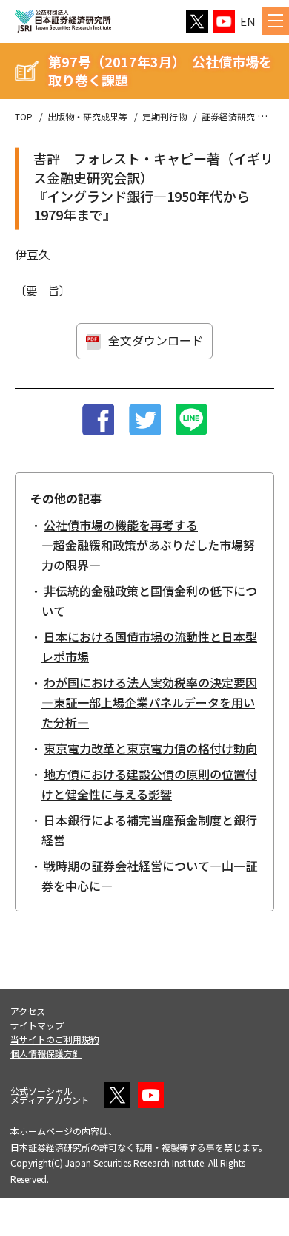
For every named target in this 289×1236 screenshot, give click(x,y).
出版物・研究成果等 (87, 116)
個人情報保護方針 (46, 1053)
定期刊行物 (164, 116)
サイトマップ (37, 1025)
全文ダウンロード (155, 340)
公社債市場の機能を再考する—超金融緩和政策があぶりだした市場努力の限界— (148, 545)
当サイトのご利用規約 (54, 1039)
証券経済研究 (228, 116)
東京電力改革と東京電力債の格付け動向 (150, 748)
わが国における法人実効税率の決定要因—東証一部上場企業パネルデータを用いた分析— (149, 702)
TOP (24, 116)
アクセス (27, 1011)
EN (248, 21)
